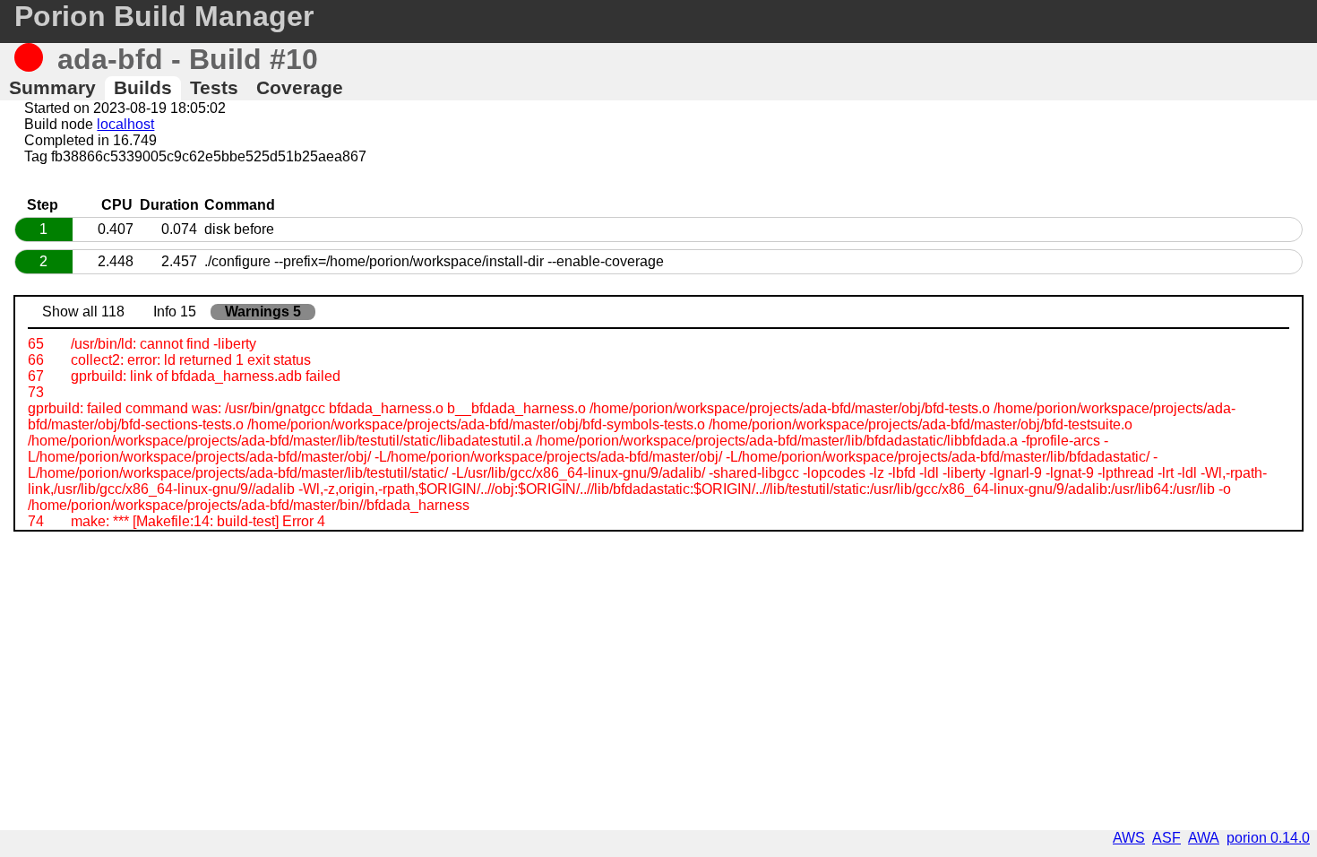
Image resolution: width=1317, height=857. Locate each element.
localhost (125, 124)
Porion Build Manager (164, 16)
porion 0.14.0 (1268, 837)
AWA (1203, 837)
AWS (1129, 837)
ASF (1166, 837)
